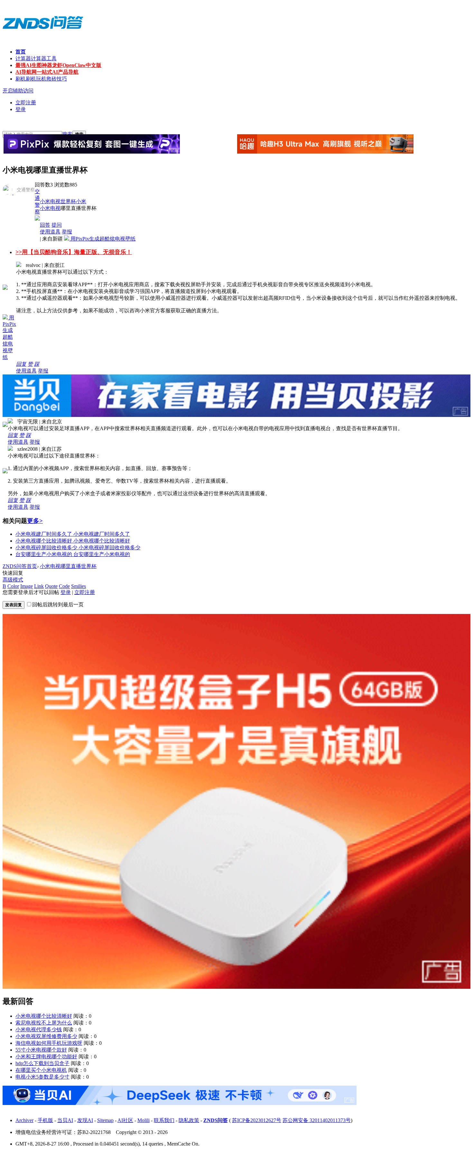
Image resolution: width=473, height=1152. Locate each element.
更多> (35, 520)
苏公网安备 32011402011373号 (317, 1120)
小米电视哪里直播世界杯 (68, 566)
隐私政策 (189, 1120)
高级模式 (13, 579)
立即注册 (25, 102)
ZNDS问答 (215, 1120)
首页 (20, 51)
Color (13, 586)
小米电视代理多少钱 (38, 1029)
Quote (51, 586)
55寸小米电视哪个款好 (41, 1050)
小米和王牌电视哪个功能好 (46, 1056)
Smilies (78, 586)
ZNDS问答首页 (20, 566)
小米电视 (50, 201)
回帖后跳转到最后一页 (58, 604)
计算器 (36, 58)
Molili (143, 1120)
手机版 (45, 1120)
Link (39, 586)
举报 (67, 231)
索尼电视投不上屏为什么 (43, 1022)
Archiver (24, 1120)
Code (64, 586)
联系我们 (164, 1120)
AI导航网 (47, 72)
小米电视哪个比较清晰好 (43, 1016)
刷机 (41, 78)
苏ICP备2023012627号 (256, 1120)
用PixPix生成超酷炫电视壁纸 (102, 238)
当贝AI (65, 1120)
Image (26, 586)
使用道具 (50, 231)
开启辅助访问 (18, 90)
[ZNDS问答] (43, 35)
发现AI (85, 1120)
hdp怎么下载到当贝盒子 (42, 1063)
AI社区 (125, 1120)
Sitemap (105, 1120)
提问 (56, 225)
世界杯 (68, 201)
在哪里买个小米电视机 (41, 1070)
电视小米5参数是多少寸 (42, 1077)
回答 (45, 225)
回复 (21, 364)
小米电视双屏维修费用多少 (46, 1036)
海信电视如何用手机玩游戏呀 (48, 1043)
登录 (20, 109)
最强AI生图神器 (58, 65)
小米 (81, 201)
